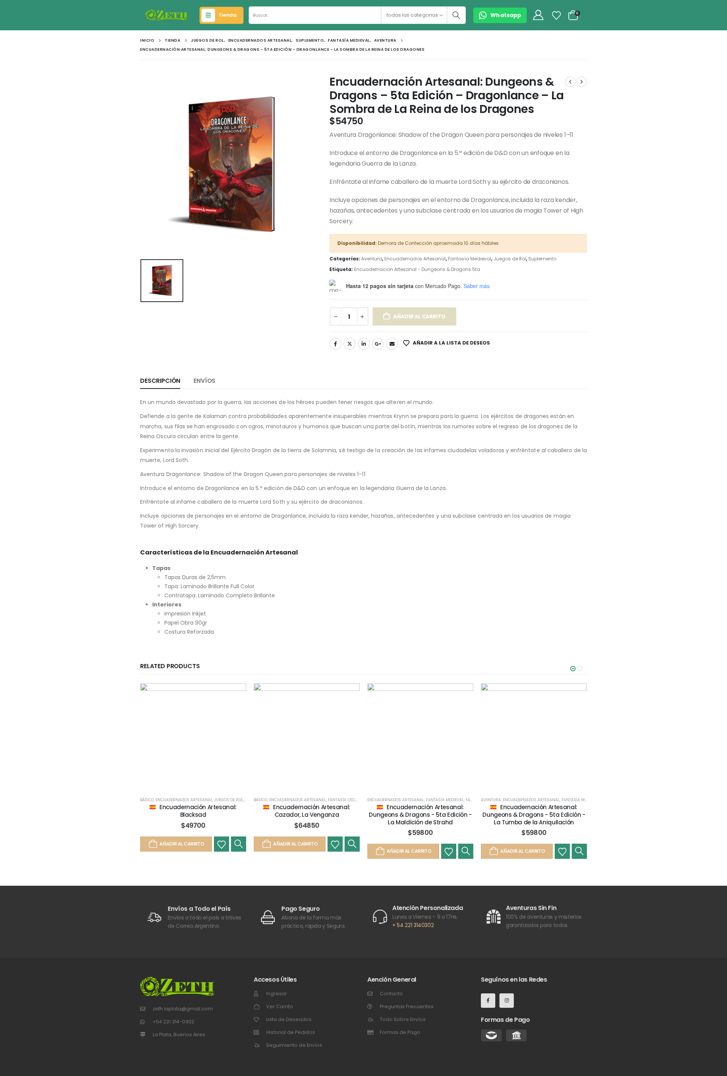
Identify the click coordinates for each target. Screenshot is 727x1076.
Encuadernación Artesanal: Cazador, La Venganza (311, 811)
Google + (378, 344)
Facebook (335, 344)
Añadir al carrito (419, 316)
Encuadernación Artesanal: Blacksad (198, 811)
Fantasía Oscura (346, 800)
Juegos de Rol (509, 258)
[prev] (570, 82)
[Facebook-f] (488, 1000)
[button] (572, 668)
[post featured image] (193, 736)
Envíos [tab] (204, 380)
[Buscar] (456, 15)
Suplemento (542, 258)
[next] (581, 82)
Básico (147, 800)
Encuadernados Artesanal (415, 258)
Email (392, 344)
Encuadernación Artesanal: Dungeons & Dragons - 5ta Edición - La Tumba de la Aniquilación (533, 815)
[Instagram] (506, 1000)
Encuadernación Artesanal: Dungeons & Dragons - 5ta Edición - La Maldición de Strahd (420, 815)
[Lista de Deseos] (556, 15)
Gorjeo (349, 344)
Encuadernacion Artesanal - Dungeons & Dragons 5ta (417, 269)
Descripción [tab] (160, 380)
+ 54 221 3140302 (413, 925)
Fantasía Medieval (469, 258)
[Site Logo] (166, 15)
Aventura (371, 258)
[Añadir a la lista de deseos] (221, 844)
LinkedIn (364, 344)
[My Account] (538, 15)
